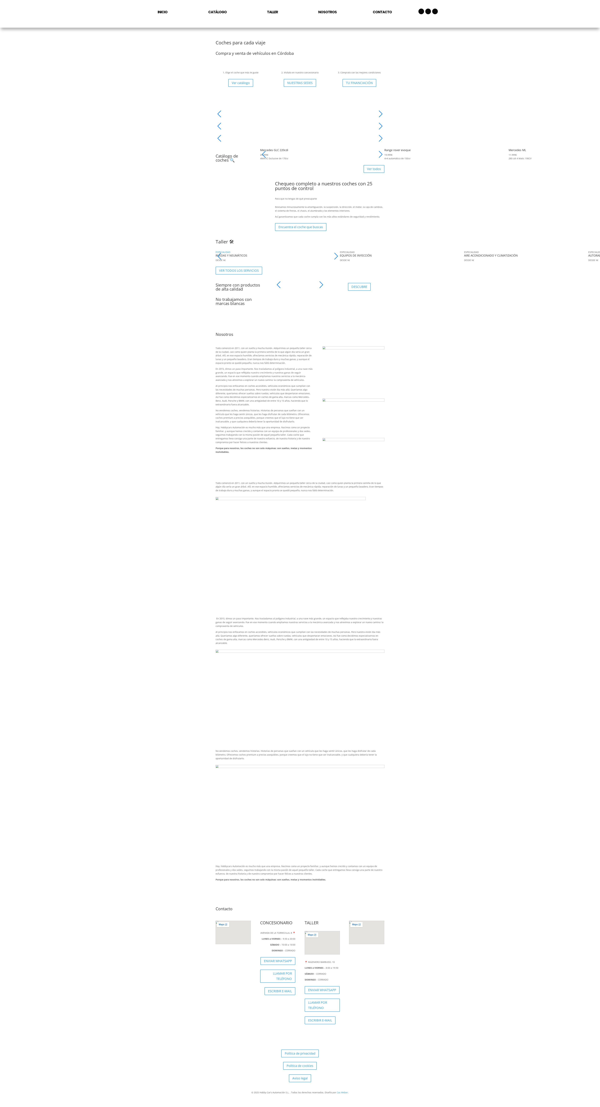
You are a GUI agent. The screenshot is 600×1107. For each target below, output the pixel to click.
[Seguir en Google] (435, 11)
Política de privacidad (300, 1053)
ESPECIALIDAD (223, 252)
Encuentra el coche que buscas (300, 227)
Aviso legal (300, 1078)
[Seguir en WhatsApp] (428, 11)
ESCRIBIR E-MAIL (280, 991)
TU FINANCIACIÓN (359, 83)
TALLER (272, 12)
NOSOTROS (327, 12)
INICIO (163, 12)
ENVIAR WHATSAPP (278, 961)
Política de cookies (300, 1066)
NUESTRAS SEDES (300, 83)
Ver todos (374, 169)
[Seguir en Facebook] (421, 11)
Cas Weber (342, 1092)
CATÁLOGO (217, 12)
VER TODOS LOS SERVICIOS (239, 270)
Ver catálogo (241, 83)
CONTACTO (382, 12)
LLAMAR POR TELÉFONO (282, 976)
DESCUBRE (359, 287)
